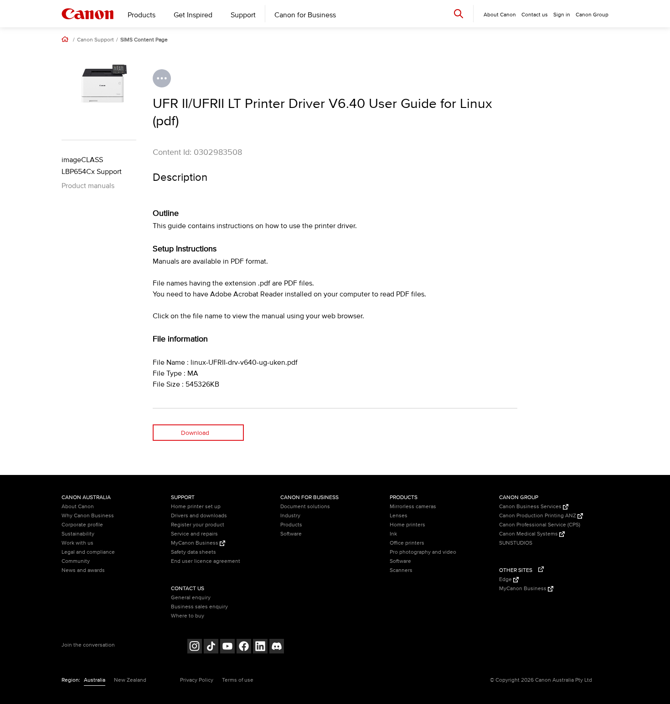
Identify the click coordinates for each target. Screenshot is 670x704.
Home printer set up (196, 506)
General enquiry (191, 597)
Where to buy (187, 615)
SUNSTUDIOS (515, 543)
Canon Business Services (531, 506)
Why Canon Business (88, 515)
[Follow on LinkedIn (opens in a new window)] (260, 647)
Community (76, 561)
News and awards (83, 570)
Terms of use (237, 680)
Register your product (197, 524)
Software (291, 534)
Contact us (534, 14)
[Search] (458, 13)
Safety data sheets (193, 552)
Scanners (401, 570)
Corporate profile (82, 524)
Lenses (398, 515)
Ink (393, 534)
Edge (506, 579)
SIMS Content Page (144, 40)
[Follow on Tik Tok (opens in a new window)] (211, 647)
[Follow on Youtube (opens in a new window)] (227, 647)
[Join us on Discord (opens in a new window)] (276, 647)
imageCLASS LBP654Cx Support (92, 165)
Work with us (77, 543)
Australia (94, 680)
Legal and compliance (88, 552)
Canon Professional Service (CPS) (539, 524)
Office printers (407, 543)
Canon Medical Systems (529, 534)
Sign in (561, 14)
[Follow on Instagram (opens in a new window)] (194, 647)
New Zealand (130, 680)
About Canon (78, 506)
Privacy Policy (196, 680)
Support (243, 15)
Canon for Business (305, 15)
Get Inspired (193, 15)
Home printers (407, 524)
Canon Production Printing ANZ (538, 515)
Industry (290, 515)
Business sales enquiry (199, 606)
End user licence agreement (205, 561)
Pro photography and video (423, 552)
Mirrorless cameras (413, 506)
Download (195, 433)
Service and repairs (194, 534)
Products (141, 15)
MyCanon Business (195, 543)
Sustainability (78, 534)
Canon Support (95, 40)
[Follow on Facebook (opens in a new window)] (244, 647)
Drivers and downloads (199, 515)
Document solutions (305, 506)
